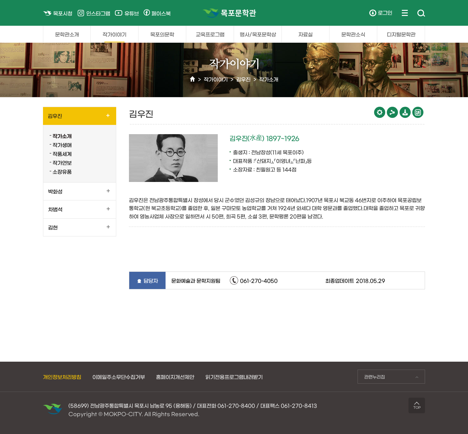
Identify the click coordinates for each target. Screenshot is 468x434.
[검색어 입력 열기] (421, 13)
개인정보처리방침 (62, 376)
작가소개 (268, 79)
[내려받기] (405, 112)
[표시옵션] (379, 112)
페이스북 (161, 13)
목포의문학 (162, 34)
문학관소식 (353, 34)
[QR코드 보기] (417, 112)
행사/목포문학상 (258, 34)
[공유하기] (392, 112)
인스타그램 (98, 13)
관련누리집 (371, 378)
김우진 (243, 79)
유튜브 (131, 13)
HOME (192, 79)
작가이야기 (114, 34)
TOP (417, 407)
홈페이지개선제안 (175, 376)
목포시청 (62, 13)
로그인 (385, 12)
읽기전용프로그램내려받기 (234, 376)
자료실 (305, 34)
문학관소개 (67, 34)
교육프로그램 (210, 34)
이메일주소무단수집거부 (118, 376)
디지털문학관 (401, 34)
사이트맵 (405, 13)
